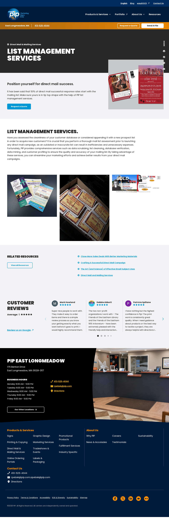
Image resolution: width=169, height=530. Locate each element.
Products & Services (96, 14)
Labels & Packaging (39, 460)
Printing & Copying (17, 442)
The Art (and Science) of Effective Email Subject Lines (108, 269)
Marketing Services (43, 442)
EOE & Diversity (58, 497)
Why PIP (90, 435)
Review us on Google (19, 330)
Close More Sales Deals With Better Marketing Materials (109, 256)
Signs (10, 435)
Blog (132, 3)
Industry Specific (68, 452)
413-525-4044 (42, 25)
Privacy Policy (13, 497)
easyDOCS (142, 3)
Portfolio (120, 14)
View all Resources (20, 265)
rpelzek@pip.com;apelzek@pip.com (30, 477)
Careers (116, 435)
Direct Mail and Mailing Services (97, 275)
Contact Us (158, 3)
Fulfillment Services (69, 445)
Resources (155, 14)
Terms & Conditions (29, 497)
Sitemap (83, 497)
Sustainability (145, 435)
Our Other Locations (24, 409)
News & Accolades (96, 442)
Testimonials (119, 442)
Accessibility (45, 497)
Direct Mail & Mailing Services (25, 44)
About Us (137, 14)
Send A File (152, 25)
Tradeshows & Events (41, 450)
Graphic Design (41, 435)
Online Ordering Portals (15, 460)
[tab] (98, 336)
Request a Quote (128, 25)
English (124, 3)
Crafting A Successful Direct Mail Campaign (103, 262)
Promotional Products (65, 437)
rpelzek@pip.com (63, 386)
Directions (59, 390)
